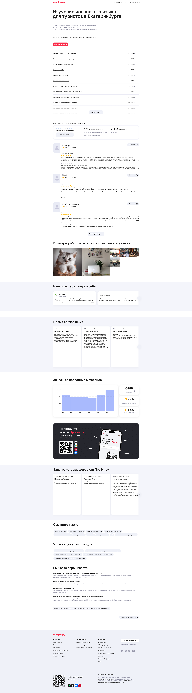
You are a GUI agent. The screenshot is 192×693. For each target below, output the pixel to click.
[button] (133, 144)
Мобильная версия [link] (59, 656)
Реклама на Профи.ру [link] (105, 648)
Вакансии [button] (101, 656)
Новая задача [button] (57, 642)
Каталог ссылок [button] (58, 653)
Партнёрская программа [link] (106, 653)
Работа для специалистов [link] (84, 648)
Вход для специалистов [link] (83, 645)
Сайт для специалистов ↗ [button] (84, 642)
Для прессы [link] (101, 650)
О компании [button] (102, 642)
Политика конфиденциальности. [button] (114, 682)
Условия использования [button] (61, 650)
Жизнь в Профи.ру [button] (104, 659)
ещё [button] (93, 302)
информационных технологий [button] (106, 679)
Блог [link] (99, 661)
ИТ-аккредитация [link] (103, 645)
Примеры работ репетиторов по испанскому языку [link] (91, 243)
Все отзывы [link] (56, 648)
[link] (60, 44)
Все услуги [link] (56, 645)
